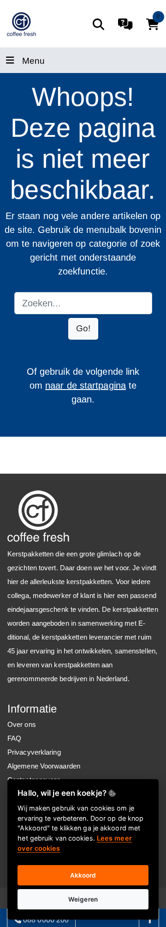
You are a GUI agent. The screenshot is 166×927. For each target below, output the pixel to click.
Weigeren (83, 899)
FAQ (14, 738)
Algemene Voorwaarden (43, 766)
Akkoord (83, 875)
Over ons (21, 724)
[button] (83, 329)
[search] (98, 24)
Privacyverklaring (34, 752)
